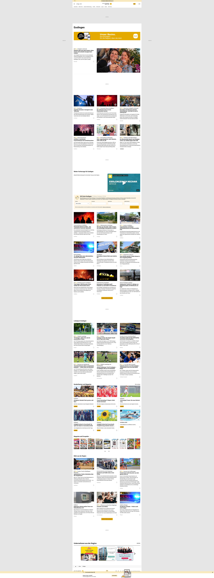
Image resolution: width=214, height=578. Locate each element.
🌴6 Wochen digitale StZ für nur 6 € (107, 0)
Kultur (106, 6)
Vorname (93, 201)
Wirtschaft (98, 6)
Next (134, 553)
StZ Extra (110, 6)
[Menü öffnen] (74, 4)
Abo (134, 3)
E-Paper (78, 3)
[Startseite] (76, 566)
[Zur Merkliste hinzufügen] (93, 61)
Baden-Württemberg (88, 6)
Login (139, 3)
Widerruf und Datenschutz (107, 207)
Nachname (110, 201)
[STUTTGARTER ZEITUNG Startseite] (107, 4)
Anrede (76, 201)
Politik (94, 6)
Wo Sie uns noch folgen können (134, 571)
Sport (102, 6)
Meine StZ (81, 6)
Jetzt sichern (114, 575)
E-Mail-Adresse (126, 201)
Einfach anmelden (134, 207)
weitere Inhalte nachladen (107, 298)
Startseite (76, 6)
